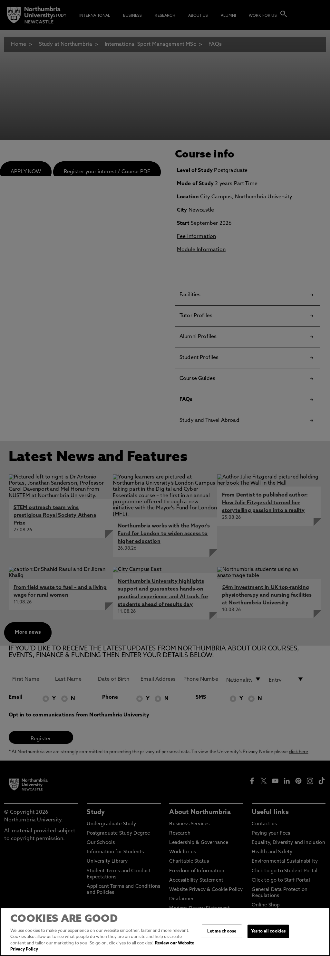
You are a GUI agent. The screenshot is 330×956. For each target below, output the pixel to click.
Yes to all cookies (268, 931)
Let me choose (221, 931)
